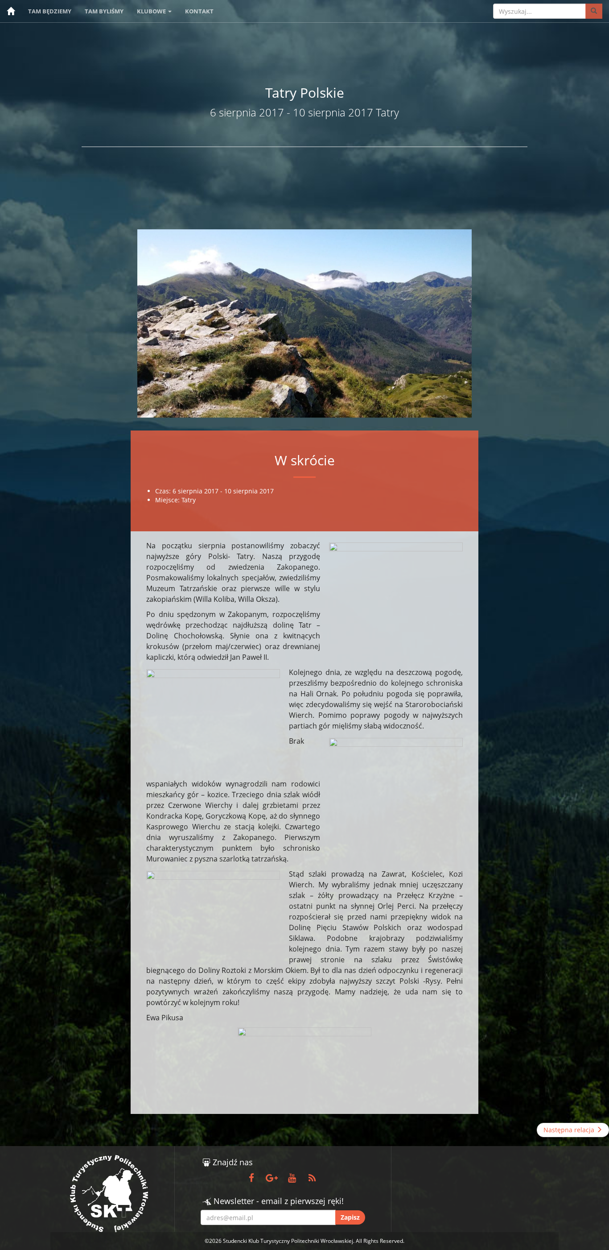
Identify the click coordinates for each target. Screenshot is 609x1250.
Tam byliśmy (104, 11)
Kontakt (199, 11)
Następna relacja (569, 1130)
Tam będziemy (49, 11)
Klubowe (152, 11)
